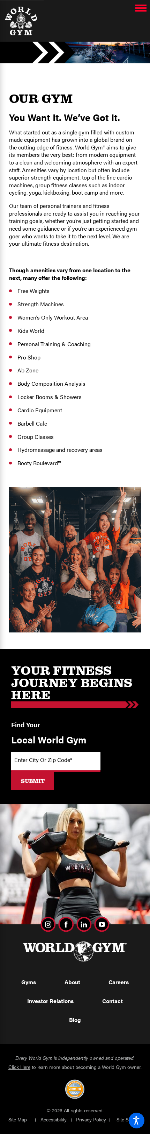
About (72, 982)
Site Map (17, 1119)
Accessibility (53, 1119)
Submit (33, 781)
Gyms (28, 982)
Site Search (128, 1119)
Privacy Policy (91, 1119)
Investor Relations (50, 1001)
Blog (75, 1020)
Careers (118, 982)
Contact (112, 1001)
